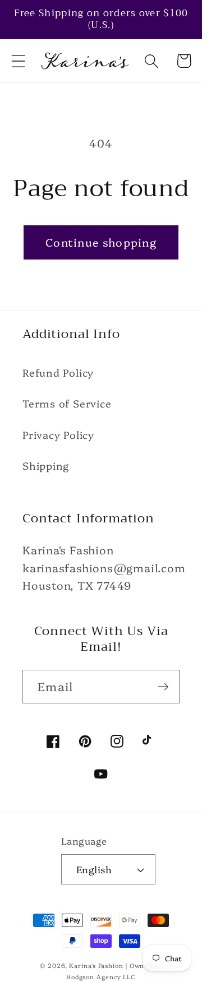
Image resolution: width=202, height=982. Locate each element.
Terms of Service (66, 403)
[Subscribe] (163, 687)
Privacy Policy (58, 435)
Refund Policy (58, 372)
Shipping (45, 465)
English (94, 869)
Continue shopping (101, 241)
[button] (18, 61)
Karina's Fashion (96, 965)
